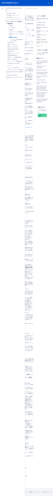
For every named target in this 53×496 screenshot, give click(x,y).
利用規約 (31, 492)
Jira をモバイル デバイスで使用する (15, 69)
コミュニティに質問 (42, 115)
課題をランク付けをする (13, 47)
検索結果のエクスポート (42, 34)
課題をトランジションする (13, 53)
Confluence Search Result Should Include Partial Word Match (42, 100)
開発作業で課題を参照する (13, 49)
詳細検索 (11, 29)
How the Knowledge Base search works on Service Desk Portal (42, 62)
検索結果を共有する (41, 24)
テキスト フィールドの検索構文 (16, 31)
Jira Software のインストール (12, 17)
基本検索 (11, 25)
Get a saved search (41, 79)
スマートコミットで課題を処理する (15, 61)
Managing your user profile (14, 63)
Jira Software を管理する (11, 75)
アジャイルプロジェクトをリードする (14, 19)
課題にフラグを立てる (12, 44)
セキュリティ (37, 492)
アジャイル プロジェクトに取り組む (14, 21)
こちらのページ (25, 384)
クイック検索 (12, 27)
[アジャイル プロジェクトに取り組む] (40, 8)
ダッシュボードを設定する (13, 67)
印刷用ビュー (39, 37)
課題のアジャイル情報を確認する (15, 57)
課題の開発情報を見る (12, 55)
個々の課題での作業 (41, 22)
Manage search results (42, 69)
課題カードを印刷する (12, 59)
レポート (9, 65)
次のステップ (39, 45)
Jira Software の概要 (10, 13)
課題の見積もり (11, 51)
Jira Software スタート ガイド (12, 15)
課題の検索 (10, 23)
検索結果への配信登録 (41, 39)
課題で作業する (11, 42)
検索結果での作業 (13, 37)
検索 (49, 3)
